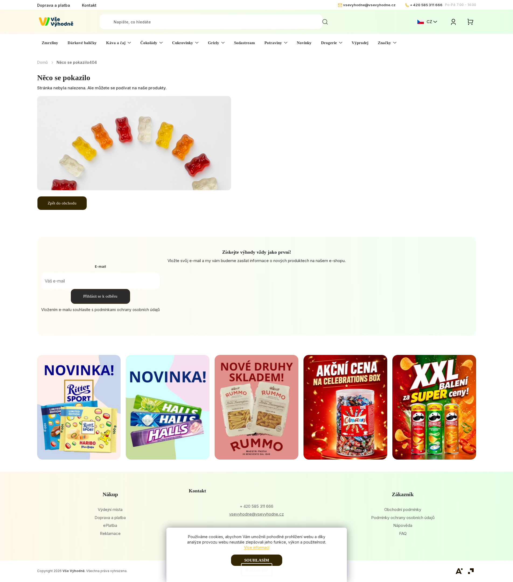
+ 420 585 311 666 (426, 5)
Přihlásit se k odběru (100, 296)
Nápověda (402, 525)
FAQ (403, 533)
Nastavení (257, 569)
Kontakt (89, 5)
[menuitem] (49, 43)
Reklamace (110, 533)
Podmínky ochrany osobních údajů (403, 517)
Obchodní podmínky (402, 509)
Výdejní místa (110, 509)
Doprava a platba (53, 5)
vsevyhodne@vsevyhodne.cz (369, 5)
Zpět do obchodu (62, 203)
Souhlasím (256, 560)
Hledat (325, 21)
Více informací (256, 547)
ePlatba (110, 525)
